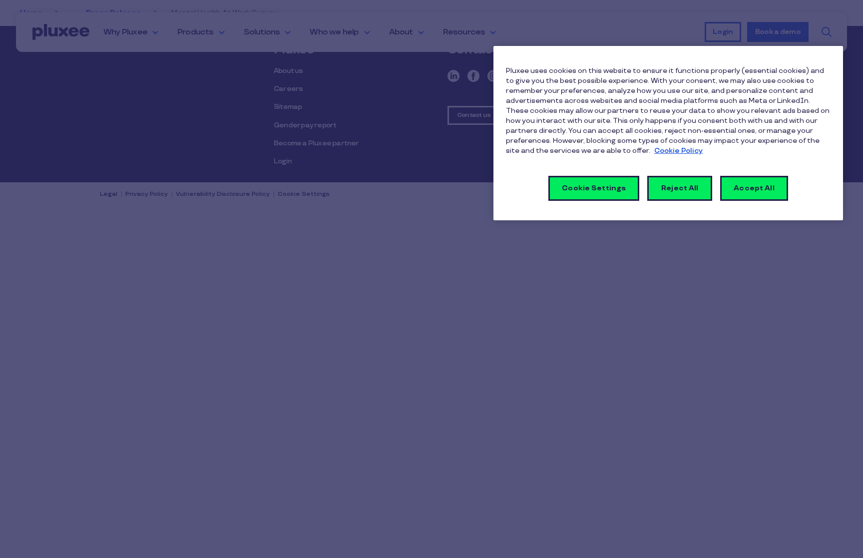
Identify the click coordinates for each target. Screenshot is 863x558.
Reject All (679, 188)
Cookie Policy (678, 150)
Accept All (754, 188)
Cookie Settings (594, 188)
